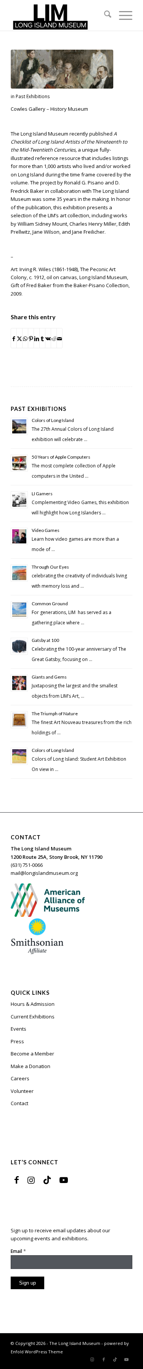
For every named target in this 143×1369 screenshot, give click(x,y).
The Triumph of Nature (55, 713)
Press (17, 1041)
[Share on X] (19, 338)
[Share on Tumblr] (42, 338)
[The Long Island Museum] (59, 15)
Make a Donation (30, 1066)
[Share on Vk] (48, 338)
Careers (20, 1078)
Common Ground (50, 603)
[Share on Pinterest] (31, 338)
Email (18, 1251)
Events (18, 1028)
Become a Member (32, 1053)
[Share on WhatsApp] (25, 338)
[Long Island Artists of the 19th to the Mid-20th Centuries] (62, 69)
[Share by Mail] (59, 338)
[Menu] (121, 15)
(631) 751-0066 (27, 864)
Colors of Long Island (53, 420)
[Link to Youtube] (63, 1179)
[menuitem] (103, 15)
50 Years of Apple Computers (61, 457)
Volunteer (22, 1091)
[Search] (103, 15)
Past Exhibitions (33, 96)
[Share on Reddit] (53, 338)
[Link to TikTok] (47, 1179)
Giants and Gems (49, 677)
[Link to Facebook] (16, 1179)
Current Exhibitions (33, 1016)
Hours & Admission (33, 1003)
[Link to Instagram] (31, 1179)
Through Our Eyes (50, 567)
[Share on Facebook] (13, 338)
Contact (19, 1103)
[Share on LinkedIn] (36, 338)
